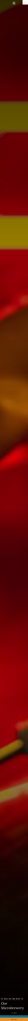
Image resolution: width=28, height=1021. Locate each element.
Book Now (14, 1019)
